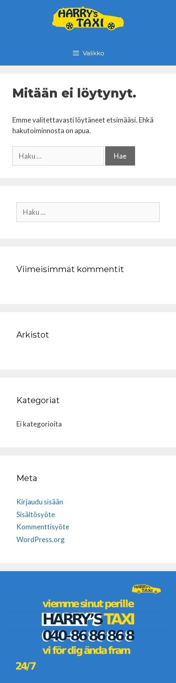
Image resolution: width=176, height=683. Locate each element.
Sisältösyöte (35, 514)
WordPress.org (40, 539)
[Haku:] (58, 156)
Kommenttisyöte (42, 526)
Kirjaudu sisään (39, 501)
